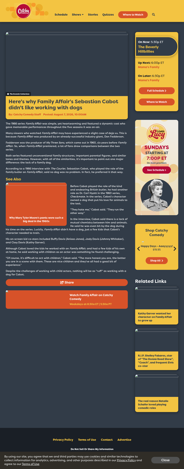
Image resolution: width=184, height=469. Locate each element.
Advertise (124, 440)
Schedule (61, 14)
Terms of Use (87, 440)
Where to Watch (133, 14)
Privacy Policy (63, 440)
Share (69, 282)
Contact (107, 440)
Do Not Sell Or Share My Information (92, 449)
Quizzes (108, 14)
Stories (93, 14)
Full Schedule (155, 90)
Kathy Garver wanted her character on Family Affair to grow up (155, 317)
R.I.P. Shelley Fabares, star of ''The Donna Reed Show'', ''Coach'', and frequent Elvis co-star (156, 361)
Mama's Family (148, 67)
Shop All (155, 260)
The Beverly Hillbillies (148, 49)
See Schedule (155, 170)
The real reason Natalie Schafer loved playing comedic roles (153, 404)
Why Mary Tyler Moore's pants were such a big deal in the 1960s (36, 219)
